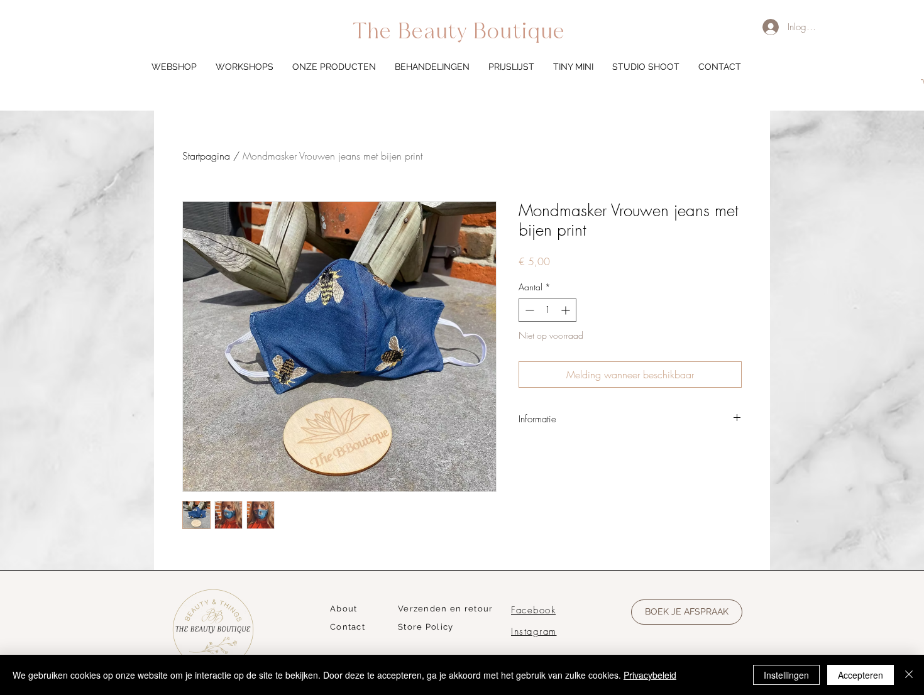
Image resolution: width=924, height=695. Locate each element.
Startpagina (206, 156)
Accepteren (860, 675)
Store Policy (426, 627)
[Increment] (567, 310)
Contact (347, 627)
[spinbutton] (547, 310)
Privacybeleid (650, 675)
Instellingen (786, 675)
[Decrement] (528, 310)
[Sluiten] (908, 675)
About (344, 608)
